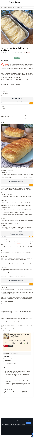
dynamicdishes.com (15, 2)
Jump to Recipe (17, 57)
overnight (8, 312)
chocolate (18, 243)
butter (6, 64)
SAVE (31, 103)
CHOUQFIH (2, 52)
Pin (6, 345)
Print (11, 345)
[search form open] (32, 2)
